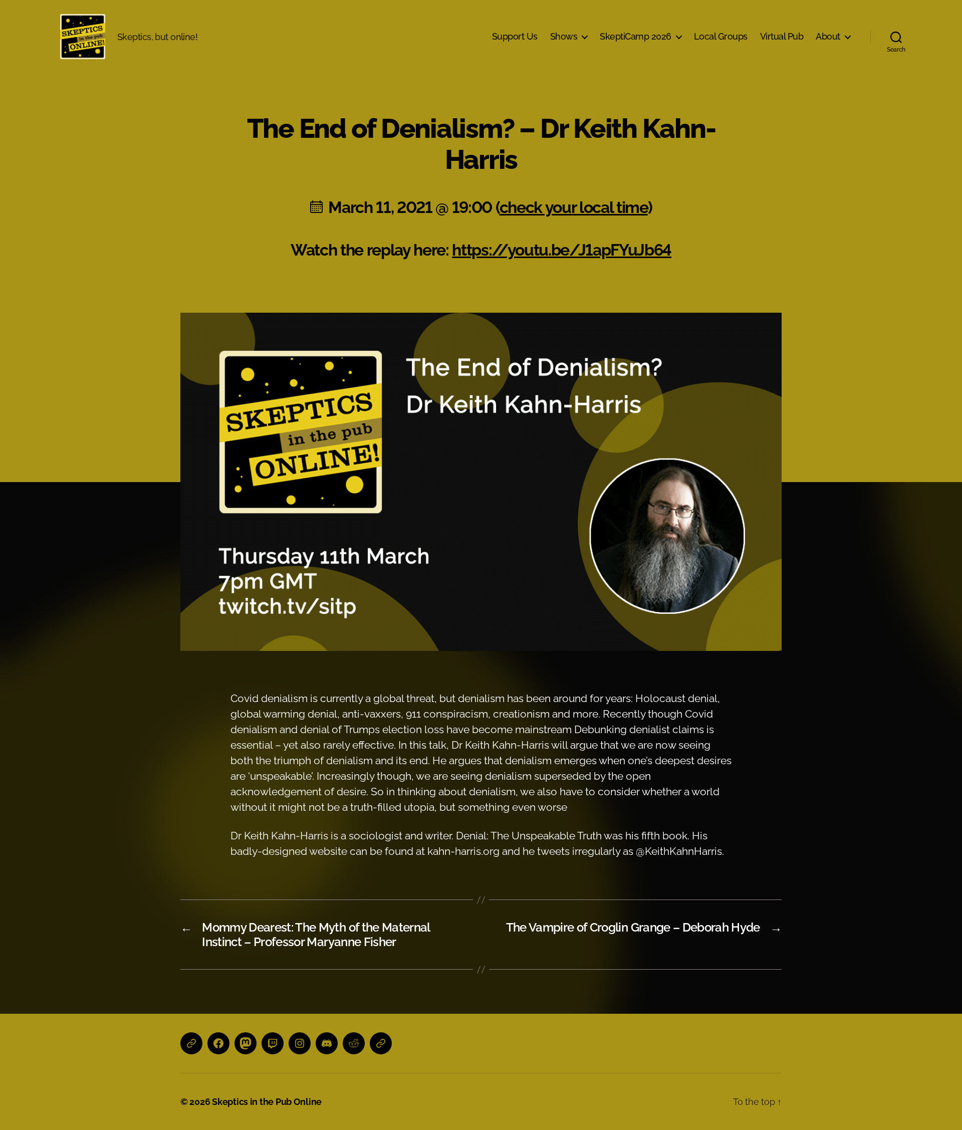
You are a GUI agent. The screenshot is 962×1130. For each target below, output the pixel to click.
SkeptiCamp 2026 (635, 36)
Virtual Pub (782, 36)
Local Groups (721, 36)
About (828, 36)
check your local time (574, 207)
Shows (564, 36)
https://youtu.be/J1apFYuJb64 (561, 250)
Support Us (515, 36)
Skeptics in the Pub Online (267, 1101)
